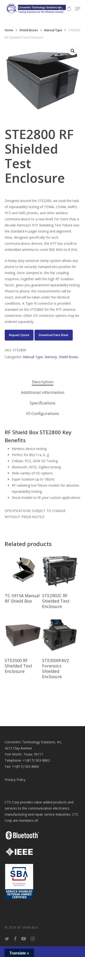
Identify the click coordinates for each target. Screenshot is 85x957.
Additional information (42, 392)
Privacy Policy (15, 779)
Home (9, 30)
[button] (72, 51)
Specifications (42, 403)
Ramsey (51, 357)
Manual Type (53, 30)
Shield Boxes (28, 30)
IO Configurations (42, 413)
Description (42, 381)
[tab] (42, 382)
